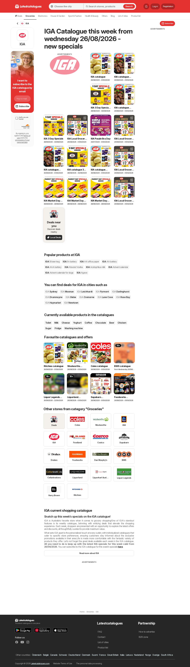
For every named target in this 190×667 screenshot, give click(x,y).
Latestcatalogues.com (40, 663)
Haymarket (53, 302)
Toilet (48, 322)
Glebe (71, 297)
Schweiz (63, 655)
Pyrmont (102, 291)
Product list (135, 16)
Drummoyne (53, 297)
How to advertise (147, 631)
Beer (111, 322)
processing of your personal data (22, 141)
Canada (53, 655)
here (120, 546)
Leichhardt (84, 291)
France (102, 655)
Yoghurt (77, 322)
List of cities (123, 16)
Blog (113, 16)
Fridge (58, 328)
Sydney (51, 291)
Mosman (67, 291)
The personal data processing (89, 663)
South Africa (167, 655)
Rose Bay (123, 297)
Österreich (37, 655)
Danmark (86, 655)
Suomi (95, 655)
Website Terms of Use (62, 663)
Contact (101, 637)
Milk (56, 322)
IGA (52, 261)
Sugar (48, 328)
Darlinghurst (120, 291)
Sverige (155, 655)
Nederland (139, 655)
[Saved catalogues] (146, 6)
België (46, 655)
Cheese (66, 322)
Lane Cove (105, 297)
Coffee (88, 322)
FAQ (100, 631)
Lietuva (129, 655)
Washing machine (74, 328)
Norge (148, 655)
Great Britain (113, 655)
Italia (122, 655)
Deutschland (74, 655)
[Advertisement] (64, 74)
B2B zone (143, 637)
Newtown (71, 302)
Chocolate (100, 322)
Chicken (122, 322)
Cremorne (86, 297)
